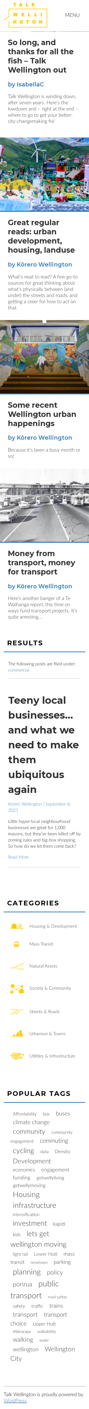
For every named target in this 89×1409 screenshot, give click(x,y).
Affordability (25, 1114)
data (44, 1152)
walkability (46, 1331)
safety (19, 1306)
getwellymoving (29, 1185)
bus (46, 1114)
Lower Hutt (45, 1254)
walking (23, 1340)
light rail (20, 1254)
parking (62, 1262)
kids (17, 1234)
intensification (26, 1215)
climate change (31, 1122)
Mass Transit (40, 944)
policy (55, 1273)
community (29, 1132)
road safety (57, 1297)
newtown (39, 1262)
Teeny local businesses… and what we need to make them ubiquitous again (43, 744)
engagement (55, 1169)
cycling (23, 1151)
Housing (26, 1194)
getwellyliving (50, 1177)
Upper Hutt (44, 1324)
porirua (22, 1284)
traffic (37, 1306)
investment (30, 1223)
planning (27, 1272)
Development (32, 1161)
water (44, 1340)
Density (62, 1151)
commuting (54, 1141)
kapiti (59, 1224)
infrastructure (34, 1205)
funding (21, 1177)
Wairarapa (22, 1331)
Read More (18, 857)
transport (25, 1315)
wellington (26, 1350)
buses (63, 1114)
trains (56, 1306)
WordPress (15, 1400)
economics (24, 1169)
